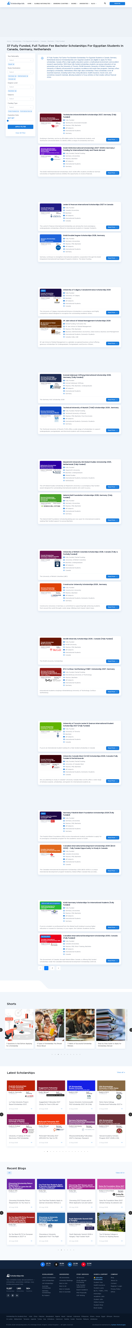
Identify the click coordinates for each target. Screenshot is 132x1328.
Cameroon (59, 1319)
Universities (84, 3)
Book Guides (98, 1308)
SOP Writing (81, 1295)
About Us (114, 1280)
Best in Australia (64, 1292)
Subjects (11, 95)
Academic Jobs (99, 1296)
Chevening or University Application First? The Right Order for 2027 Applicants (19, 1237)
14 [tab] (85, 1151)
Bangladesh (50, 1316)
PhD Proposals (82, 1292)
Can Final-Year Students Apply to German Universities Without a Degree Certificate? (20, 1203)
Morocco (116, 1316)
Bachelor (51, 41)
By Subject (46, 1295)
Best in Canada (64, 1289)
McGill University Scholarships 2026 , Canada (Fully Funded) (88, 639)
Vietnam (69, 1316)
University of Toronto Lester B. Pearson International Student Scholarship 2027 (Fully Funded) (88, 724)
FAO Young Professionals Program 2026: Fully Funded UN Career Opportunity (110, 1203)
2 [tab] (55, 1054)
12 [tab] (78, 1151)
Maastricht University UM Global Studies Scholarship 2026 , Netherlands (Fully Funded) (87, 463)
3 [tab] (58, 1054)
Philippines (85, 1316)
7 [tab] (71, 1054)
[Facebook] (8, 1295)
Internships (97, 1293)
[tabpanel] (20, 1029)
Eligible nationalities (42, 3)
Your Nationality (13, 56)
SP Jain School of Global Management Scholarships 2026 (87, 321)
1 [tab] (52, 1054)
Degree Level (12, 83)
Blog (93, 3)
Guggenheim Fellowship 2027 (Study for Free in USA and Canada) (19, 1104)
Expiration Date (13, 115)
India (30, 1316)
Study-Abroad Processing (81, 1281)
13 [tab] (81, 1151)
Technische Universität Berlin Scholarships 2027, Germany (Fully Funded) (89, 115)
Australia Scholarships (46, 1287)
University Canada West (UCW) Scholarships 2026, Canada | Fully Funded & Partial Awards (90, 757)
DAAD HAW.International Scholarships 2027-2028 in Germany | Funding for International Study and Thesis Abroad (89, 149)
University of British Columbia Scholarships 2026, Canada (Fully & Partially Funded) (90, 553)
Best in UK (62, 1286)
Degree (73, 3)
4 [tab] (61, 1054)
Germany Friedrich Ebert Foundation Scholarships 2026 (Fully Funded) (88, 814)
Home (29, 3)
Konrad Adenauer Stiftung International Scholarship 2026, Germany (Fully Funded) (87, 376)
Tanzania (26, 1319)
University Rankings (66, 1280)
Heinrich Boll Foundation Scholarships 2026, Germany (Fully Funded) (87, 496)
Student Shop (98, 1305)
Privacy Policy (115, 1289)
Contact (114, 1283)
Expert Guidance (82, 1290)
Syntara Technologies (118, 1325)
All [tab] (9, 1173)
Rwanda (79, 1319)
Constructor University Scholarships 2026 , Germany (85, 584)
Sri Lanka (9, 1319)
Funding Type (12, 103)
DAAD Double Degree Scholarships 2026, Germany (84, 235)
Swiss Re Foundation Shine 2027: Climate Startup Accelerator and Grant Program (81, 1203)
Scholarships (17, 41)
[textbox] (21, 60)
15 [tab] (88, 1151)
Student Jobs (98, 1299)
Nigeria (57, 1316)
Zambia (66, 1319)
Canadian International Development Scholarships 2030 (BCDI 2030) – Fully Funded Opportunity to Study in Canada (89, 847)
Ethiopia (109, 1316)
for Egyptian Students (31, 41)
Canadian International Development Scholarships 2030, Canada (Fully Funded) (90, 937)
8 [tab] (74, 1054)
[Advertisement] (66, 22)
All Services (80, 1277)
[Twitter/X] (12, 1295)
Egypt (103, 1316)
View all (120, 1072)
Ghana (92, 1316)
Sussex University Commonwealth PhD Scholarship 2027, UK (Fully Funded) (51, 1104)
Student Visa (98, 1282)
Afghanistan (18, 1319)
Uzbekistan (93, 1319)
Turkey (39, 1319)
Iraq (44, 1319)
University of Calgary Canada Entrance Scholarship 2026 (87, 290)
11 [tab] (75, 1151)
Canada (43, 41)
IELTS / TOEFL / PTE (101, 1291)
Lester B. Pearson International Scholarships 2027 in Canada (88, 204)
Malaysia (86, 1319)
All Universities (64, 1277)
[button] (13, 64)
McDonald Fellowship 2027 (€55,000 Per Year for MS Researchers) (18, 1138)
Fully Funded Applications (81, 1286)
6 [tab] (68, 1054)
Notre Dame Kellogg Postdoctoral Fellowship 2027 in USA (80, 1104)
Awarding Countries (60, 3)
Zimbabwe (50, 1319)
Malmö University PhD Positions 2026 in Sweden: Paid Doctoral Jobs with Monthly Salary (110, 1237)
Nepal (63, 1316)
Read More (111, 139)
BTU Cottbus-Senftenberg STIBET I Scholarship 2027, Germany (89, 669)
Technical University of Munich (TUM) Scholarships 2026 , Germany (91, 407)
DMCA (113, 1292)
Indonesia (76, 1316)
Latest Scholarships (49, 1277)
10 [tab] (80, 1054)
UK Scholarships (47, 1283)
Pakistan (41, 1316)
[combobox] (20, 60)
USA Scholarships (48, 1280)
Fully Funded (60, 41)
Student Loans (99, 1288)
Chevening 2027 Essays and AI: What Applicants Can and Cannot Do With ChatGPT (50, 1203)
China (35, 1316)
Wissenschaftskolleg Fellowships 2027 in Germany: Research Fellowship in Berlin (50, 1138)
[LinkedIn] (17, 1295)
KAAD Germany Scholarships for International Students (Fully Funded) (88, 903)
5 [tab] (64, 1054)
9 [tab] (77, 1054)
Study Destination (14, 68)
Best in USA (63, 1283)
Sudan (73, 1319)
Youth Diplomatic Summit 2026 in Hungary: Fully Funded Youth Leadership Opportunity (51, 1237)
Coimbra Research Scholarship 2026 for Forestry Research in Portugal (110, 1104)
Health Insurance (99, 1285)
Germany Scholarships (46, 1291)
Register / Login (116, 1286)
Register (117, 3)
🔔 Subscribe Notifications (98, 1278)
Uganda (33, 1319)
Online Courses (99, 1302)
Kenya (98, 1316)
